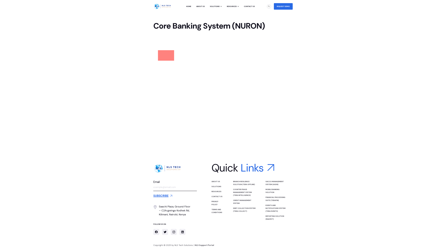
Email (156, 182)
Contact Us (217, 196)
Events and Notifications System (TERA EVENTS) (275, 208)
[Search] (269, 6)
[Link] (162, 6)
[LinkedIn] (182, 232)
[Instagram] (174, 232)
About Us (216, 181)
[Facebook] (156, 232)
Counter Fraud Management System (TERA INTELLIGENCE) (242, 192)
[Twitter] (165, 232)
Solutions (216, 186)
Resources (216, 191)
